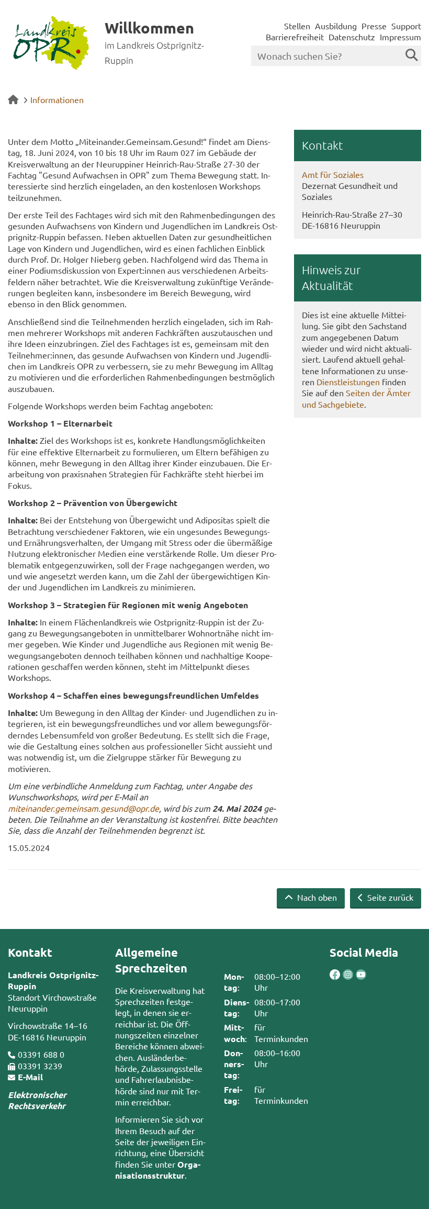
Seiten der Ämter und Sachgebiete (356, 398)
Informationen (57, 99)
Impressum (400, 36)
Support (406, 25)
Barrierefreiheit (295, 36)
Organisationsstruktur (157, 1170)
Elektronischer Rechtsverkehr (37, 1100)
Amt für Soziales (333, 174)
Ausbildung (336, 25)
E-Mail (30, 1076)
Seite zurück (389, 897)
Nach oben (316, 897)
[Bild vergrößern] (341, 974)
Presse (374, 25)
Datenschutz (352, 36)
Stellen (297, 25)
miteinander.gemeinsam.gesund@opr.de (83, 808)
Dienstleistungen (348, 381)
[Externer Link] (335, 975)
